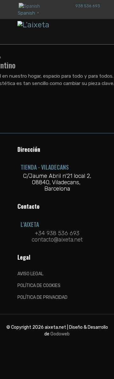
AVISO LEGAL (30, 274)
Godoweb (60, 334)
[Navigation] (94, 32)
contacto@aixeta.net (57, 239)
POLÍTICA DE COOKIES (38, 285)
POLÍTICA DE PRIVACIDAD (42, 297)
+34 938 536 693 (57, 233)
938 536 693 (87, 6)
